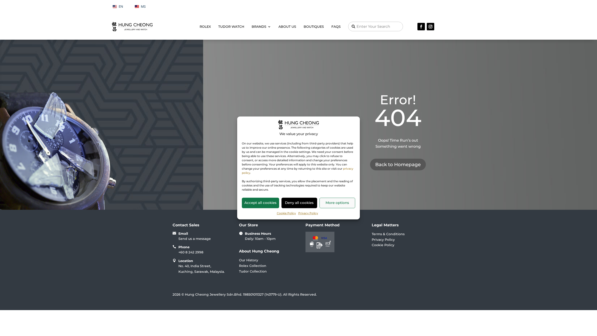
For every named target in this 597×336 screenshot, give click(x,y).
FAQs (336, 26)
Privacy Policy (308, 213)
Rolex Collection (252, 266)
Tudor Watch (231, 26)
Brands (259, 26)
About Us (287, 26)
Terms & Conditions (388, 234)
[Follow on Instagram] (430, 26)
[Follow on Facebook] (421, 26)
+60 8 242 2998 (190, 252)
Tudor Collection (253, 271)
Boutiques (314, 26)
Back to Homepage (398, 164)
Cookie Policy (286, 213)
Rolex (205, 26)
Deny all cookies (299, 202)
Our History (248, 260)
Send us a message (194, 239)
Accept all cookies (260, 202)
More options (337, 202)
